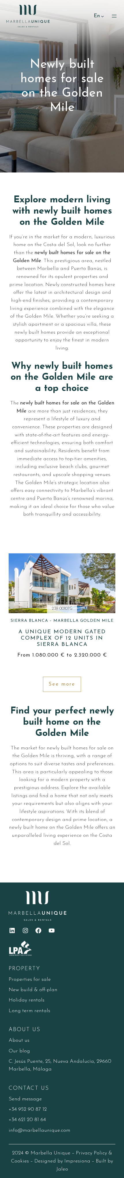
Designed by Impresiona (62, 1161)
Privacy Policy (91, 1153)
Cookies (20, 1161)
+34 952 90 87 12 (28, 1109)
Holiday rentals (26, 1000)
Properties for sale (30, 979)
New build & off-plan (33, 989)
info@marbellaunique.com (39, 1130)
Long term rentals (29, 1010)
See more (62, 684)
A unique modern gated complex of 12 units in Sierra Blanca (62, 633)
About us (19, 1040)
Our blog (19, 1051)
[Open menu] (114, 16)
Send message (25, 1099)
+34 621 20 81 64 (27, 1119)
